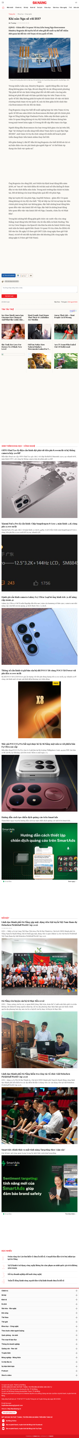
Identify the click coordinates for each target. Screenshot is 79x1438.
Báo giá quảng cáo (9, 1412)
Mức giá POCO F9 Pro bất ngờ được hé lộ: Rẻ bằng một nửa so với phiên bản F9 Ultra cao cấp (38, 745)
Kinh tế (32, 7)
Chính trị (18, 7)
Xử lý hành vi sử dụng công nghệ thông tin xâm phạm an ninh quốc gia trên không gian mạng (42, 1266)
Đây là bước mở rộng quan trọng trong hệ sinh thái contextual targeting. (29, 1153)
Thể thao (5, 1317)
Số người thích (72, 302)
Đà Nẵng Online (11, 1421)
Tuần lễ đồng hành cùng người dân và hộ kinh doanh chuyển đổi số (36, 1280)
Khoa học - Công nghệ (25, 14)
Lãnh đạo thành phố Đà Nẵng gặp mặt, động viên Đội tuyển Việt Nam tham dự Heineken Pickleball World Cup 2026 (39, 923)
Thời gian (64, 302)
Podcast (5, 1371)
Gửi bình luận (9, 296)
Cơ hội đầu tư (7, 1362)
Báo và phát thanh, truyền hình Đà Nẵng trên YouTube (24, 1428)
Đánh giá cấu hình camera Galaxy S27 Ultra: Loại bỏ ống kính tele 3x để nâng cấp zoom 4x (39, 598)
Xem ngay (71, 881)
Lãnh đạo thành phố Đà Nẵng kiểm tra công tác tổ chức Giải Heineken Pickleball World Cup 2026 (36, 1075)
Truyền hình (6, 1353)
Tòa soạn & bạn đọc (9, 1340)
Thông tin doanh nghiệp (11, 1344)
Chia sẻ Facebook (9, 275)
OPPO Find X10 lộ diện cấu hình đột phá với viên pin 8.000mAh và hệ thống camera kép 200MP (38, 451)
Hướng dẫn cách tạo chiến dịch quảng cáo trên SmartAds (30, 817)
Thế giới (5, 1322)
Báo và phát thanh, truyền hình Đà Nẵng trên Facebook (24, 1424)
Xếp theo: (57, 302)
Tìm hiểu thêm (70, 1214)
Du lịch (39, 7)
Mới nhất (10, 7)
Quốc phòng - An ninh (10, 1335)
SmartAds (8, 881)
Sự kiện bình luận (8, 1366)
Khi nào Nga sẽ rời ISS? (11, 281)
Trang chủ (12, 14)
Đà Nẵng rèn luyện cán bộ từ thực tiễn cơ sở (23, 1000)
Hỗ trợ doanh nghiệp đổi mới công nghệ (25, 1274)
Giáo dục (47, 7)
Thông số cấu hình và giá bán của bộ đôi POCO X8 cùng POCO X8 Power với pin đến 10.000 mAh (39, 672)
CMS (36, 1436)
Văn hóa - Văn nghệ (60, 7)
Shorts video (7, 1375)
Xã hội (26, 7)
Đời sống (5, 1313)
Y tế (70, 7)
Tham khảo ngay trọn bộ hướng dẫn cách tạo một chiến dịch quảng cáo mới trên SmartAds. (36, 820)
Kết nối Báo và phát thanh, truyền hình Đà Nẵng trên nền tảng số (27, 1417)
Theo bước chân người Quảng (13, 1331)
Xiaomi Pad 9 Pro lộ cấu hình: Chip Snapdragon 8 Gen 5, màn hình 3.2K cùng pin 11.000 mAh (39, 525)
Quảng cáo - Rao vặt (9, 1349)
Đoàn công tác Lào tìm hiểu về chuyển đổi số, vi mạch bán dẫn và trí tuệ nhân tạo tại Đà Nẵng (41, 1257)
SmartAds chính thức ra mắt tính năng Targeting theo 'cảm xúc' (33, 1149)
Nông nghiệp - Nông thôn (11, 1357)
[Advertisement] (39, 166)
